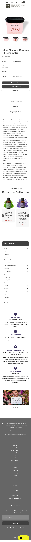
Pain (5, 282)
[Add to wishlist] (11, 198)
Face (5, 248)
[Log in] (19, 2)
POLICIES (15, 490)
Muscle (6, 300)
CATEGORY (15, 447)
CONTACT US (15, 460)
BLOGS (15, 455)
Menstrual (6, 297)
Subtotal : (5, 76)
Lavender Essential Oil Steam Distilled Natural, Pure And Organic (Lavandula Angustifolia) (22, 215)
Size (3, 65)
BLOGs (15, 485)
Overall (6, 285)
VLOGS (15, 452)
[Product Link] (8, 198)
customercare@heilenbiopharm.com (16, 434)
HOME (15, 445)
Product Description (15, 101)
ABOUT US (15, 495)
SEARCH (15, 467)
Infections (6, 268)
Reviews (15, 106)
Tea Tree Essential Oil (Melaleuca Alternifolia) (8, 213)
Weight (6, 288)
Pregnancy (7, 277)
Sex (5, 274)
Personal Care (8, 262)
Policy (15, 475)
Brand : (4, 61)
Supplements (7, 271)
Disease (6, 257)
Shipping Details (15, 112)
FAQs (15, 457)
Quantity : (5, 71)
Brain (5, 294)
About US (15, 478)
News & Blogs (15, 473)
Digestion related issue (10, 265)
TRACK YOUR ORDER (15, 498)
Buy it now (15, 90)
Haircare (6, 254)
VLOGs (15, 488)
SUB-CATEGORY (15, 450)
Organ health (7, 260)
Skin (5, 251)
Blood (5, 291)
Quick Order (15, 470)
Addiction (6, 302)
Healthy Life (7, 280)
